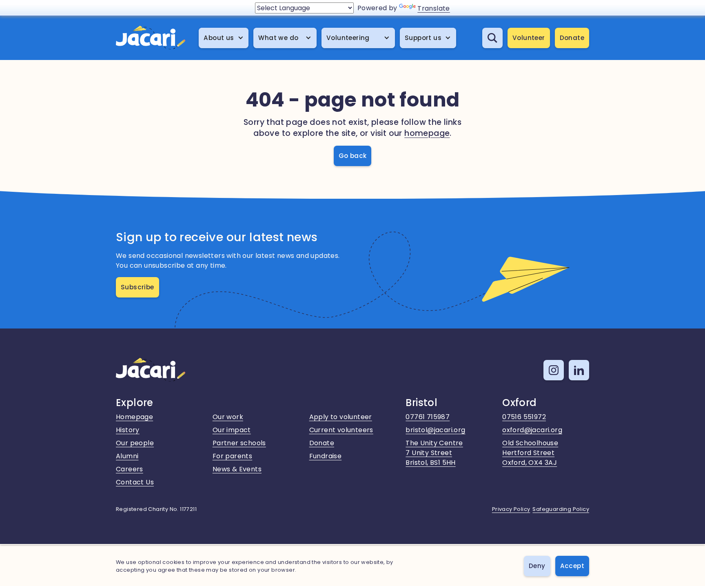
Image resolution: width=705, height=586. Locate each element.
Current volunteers (341, 430)
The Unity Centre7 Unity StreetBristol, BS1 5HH (434, 452)
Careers (129, 469)
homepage (427, 133)
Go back (353, 155)
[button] (223, 38)
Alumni (127, 456)
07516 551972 (524, 417)
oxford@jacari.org (532, 430)
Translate (433, 8)
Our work (228, 417)
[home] (150, 38)
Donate (572, 37)
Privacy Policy (511, 509)
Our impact (232, 430)
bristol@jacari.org (435, 430)
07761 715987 (428, 417)
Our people (135, 443)
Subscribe (137, 287)
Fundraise (325, 456)
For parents (232, 456)
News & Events (237, 469)
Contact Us (135, 482)
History (128, 430)
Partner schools (239, 443)
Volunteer (528, 37)
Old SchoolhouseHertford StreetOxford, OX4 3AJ (530, 452)
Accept (572, 566)
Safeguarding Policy (560, 509)
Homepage (134, 417)
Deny (537, 566)
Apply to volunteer (340, 417)
